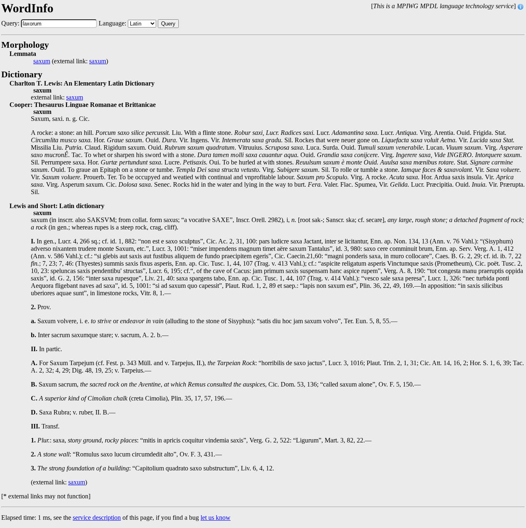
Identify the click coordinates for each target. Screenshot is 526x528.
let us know (216, 517)
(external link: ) (70, 61)
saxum (41, 61)
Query (168, 24)
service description (97, 517)
